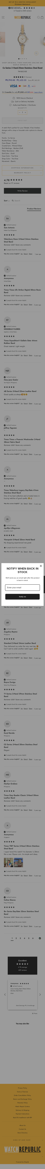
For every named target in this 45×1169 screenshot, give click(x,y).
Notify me (22, 597)
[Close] (41, 566)
